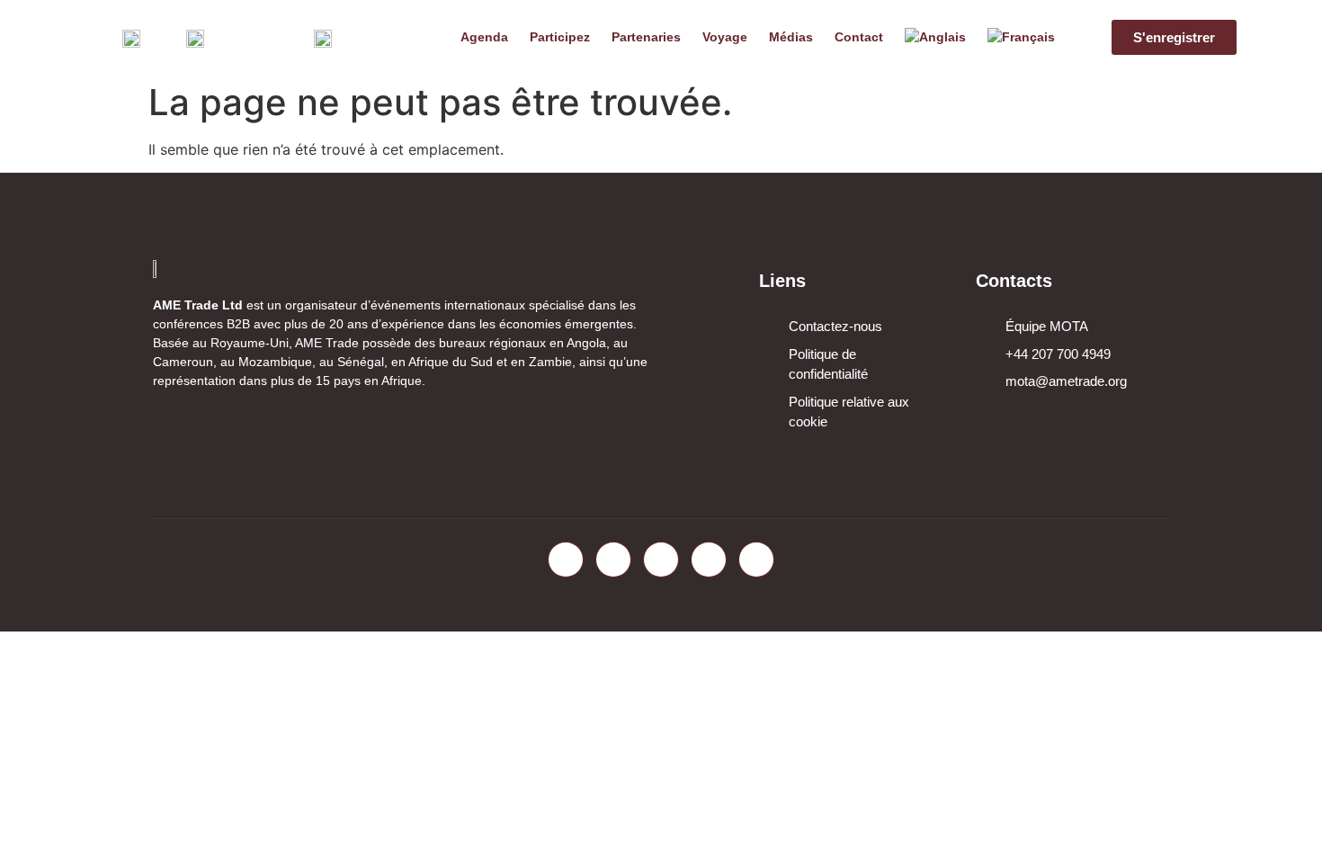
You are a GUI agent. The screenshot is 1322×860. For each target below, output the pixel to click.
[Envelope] (756, 560)
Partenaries (646, 37)
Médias (791, 37)
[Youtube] (709, 560)
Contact (859, 37)
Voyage (724, 37)
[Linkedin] (661, 560)
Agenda (484, 37)
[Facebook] (566, 560)
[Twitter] (613, 560)
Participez (560, 37)
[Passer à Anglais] (935, 37)
